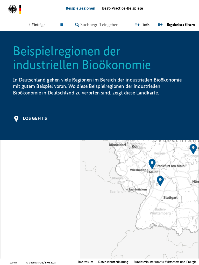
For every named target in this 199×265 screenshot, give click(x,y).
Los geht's (35, 118)
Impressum (85, 262)
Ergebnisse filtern (181, 24)
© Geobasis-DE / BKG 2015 (41, 262)
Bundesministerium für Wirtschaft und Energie (164, 262)
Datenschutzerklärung (113, 262)
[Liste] (62, 24)
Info (146, 25)
